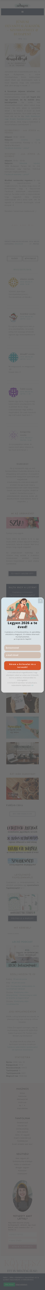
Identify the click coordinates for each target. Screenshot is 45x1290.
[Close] (40, 600)
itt (32, 685)
